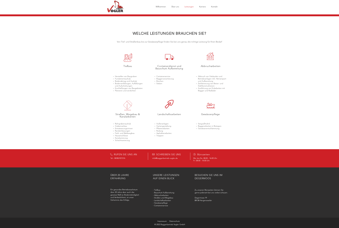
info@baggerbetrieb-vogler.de (165, 158)
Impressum (162, 221)
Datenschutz (174, 221)
